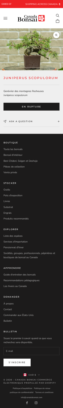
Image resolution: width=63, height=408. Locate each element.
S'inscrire (17, 362)
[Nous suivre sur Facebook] (27, 403)
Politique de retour (42, 388)
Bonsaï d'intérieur (13, 155)
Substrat (8, 207)
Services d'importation (16, 241)
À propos (9, 303)
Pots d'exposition (13, 195)
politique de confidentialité (21, 392)
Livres (7, 201)
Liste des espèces (13, 236)
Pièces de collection (14, 166)
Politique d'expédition (22, 388)
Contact (8, 309)
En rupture (31, 106)
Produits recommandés (16, 218)
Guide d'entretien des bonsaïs (20, 274)
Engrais (8, 213)
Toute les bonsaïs (13, 149)
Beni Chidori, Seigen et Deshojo (21, 161)
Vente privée (10, 172)
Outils (7, 189)
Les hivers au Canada (15, 286)
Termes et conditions (44, 392)
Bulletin (8, 321)
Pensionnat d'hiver (14, 247)
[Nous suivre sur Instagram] (36, 403)
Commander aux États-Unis (19, 315)
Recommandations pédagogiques (22, 280)
